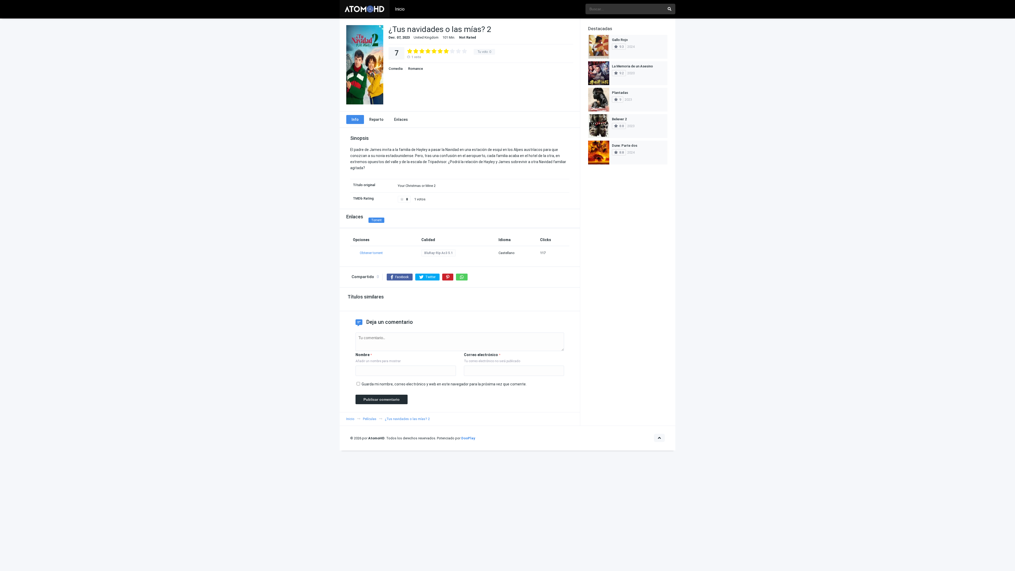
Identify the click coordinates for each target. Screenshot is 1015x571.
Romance (415, 68)
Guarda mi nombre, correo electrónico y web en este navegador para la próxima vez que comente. (444, 384)
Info (355, 119)
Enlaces (401, 119)
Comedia (396, 68)
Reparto (376, 119)
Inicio (400, 9)
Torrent (376, 220)
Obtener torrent (371, 253)
